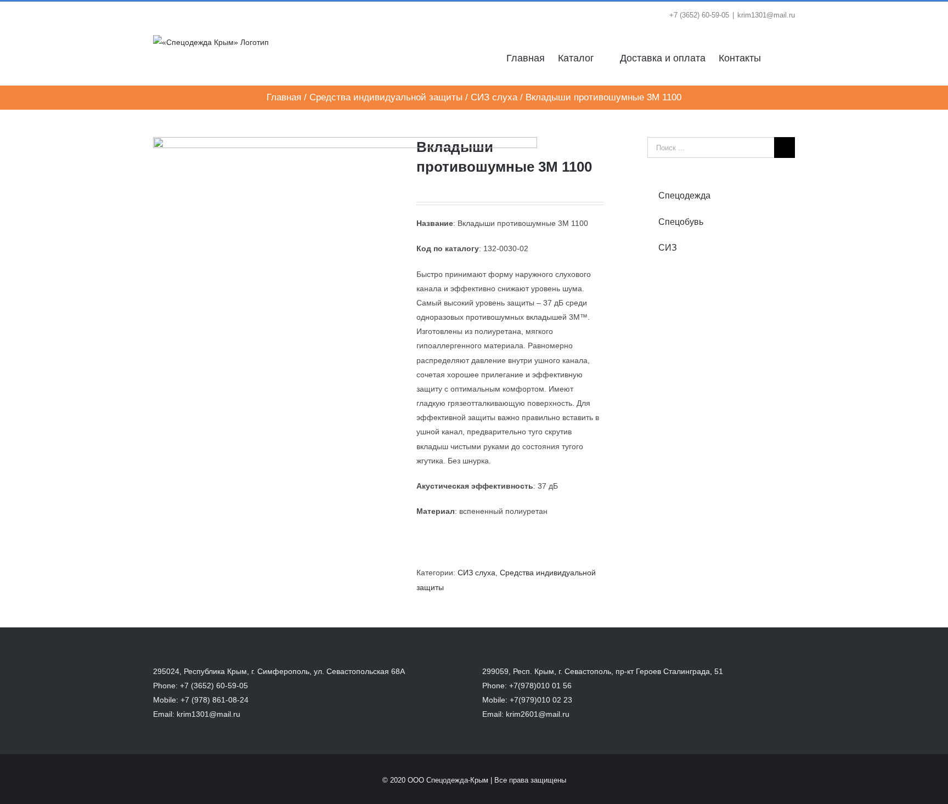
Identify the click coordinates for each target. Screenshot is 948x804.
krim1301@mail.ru (766, 15)
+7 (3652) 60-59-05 (214, 685)
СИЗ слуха (476, 572)
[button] (778, 57)
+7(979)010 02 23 (541, 699)
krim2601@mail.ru (537, 714)
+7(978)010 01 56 (540, 685)
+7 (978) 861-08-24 (214, 699)
